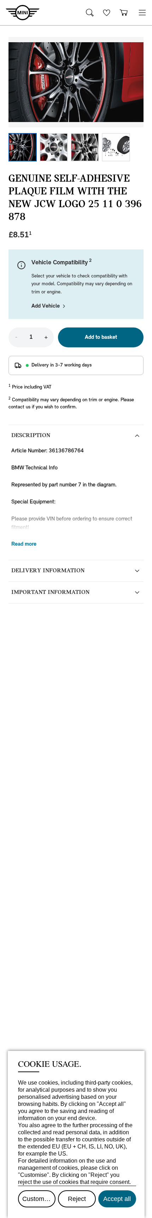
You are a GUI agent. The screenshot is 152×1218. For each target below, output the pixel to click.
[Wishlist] (106, 12)
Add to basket (101, 337)
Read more (23, 544)
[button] (142, 12)
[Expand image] (76, 82)
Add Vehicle (45, 306)
